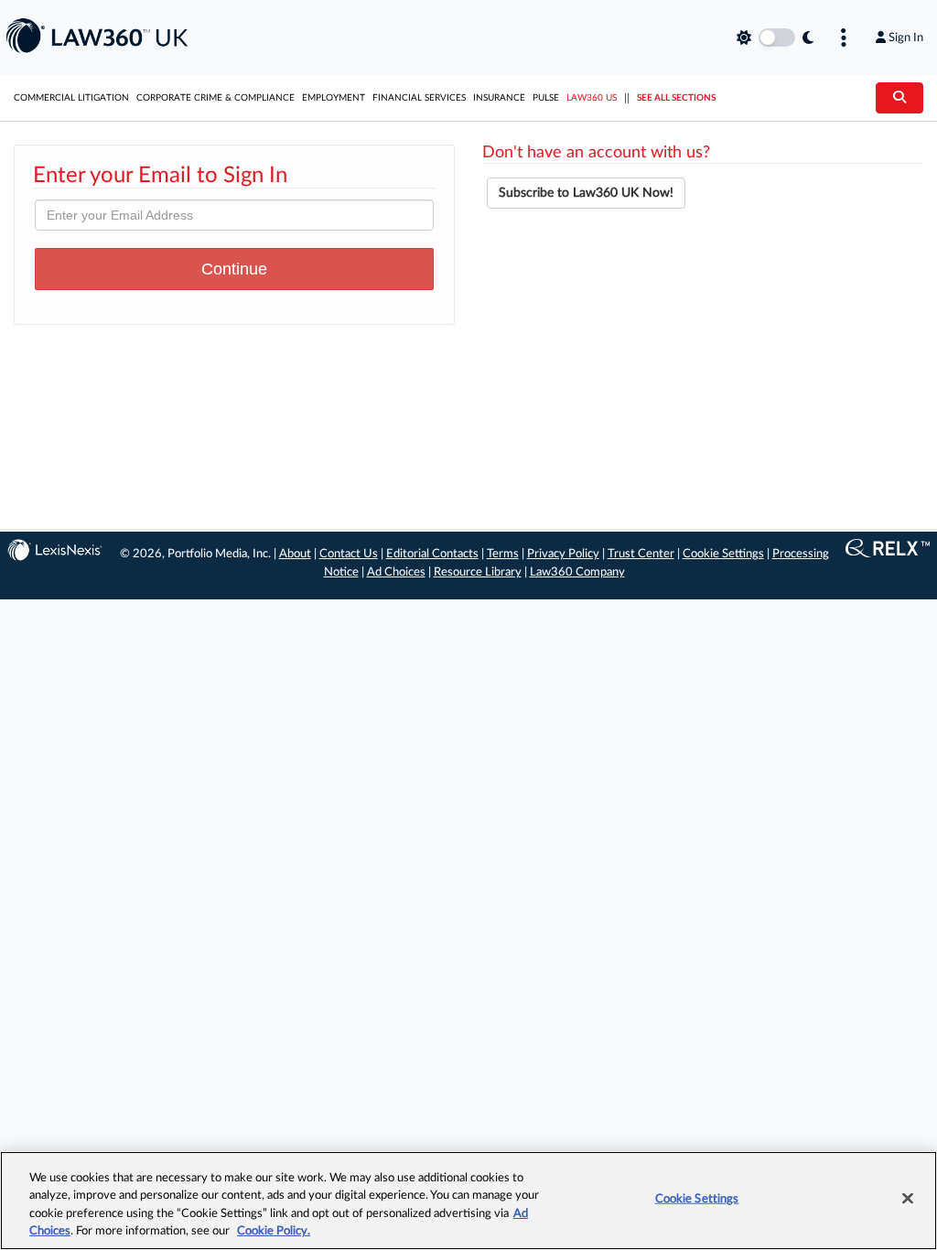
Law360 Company (577, 572)
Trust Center (641, 554)
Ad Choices (396, 572)
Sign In (906, 37)
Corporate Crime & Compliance (215, 97)
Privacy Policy (563, 554)
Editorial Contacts (432, 554)
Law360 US (591, 97)
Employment (333, 97)
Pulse (546, 97)
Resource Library (478, 572)
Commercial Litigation (71, 97)
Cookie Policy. (273, 1231)
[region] (468, 1200)
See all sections (676, 97)
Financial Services (419, 97)
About (295, 554)
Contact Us (348, 554)
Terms (503, 554)
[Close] (908, 1198)
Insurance (499, 97)
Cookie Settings (723, 554)
